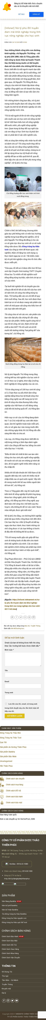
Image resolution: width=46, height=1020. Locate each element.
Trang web (9, 692)
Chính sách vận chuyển (15, 779)
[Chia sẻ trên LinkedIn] (34, 617)
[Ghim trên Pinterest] (29, 617)
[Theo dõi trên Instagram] (8, 1001)
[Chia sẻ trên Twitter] (21, 617)
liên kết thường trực (17, 628)
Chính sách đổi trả (13, 791)
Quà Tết (3, 742)
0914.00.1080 (27, 871)
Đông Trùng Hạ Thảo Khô (10, 733)
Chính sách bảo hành (14, 796)
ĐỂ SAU (21, 14)
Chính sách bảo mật (14, 802)
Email (7, 681)
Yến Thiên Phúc (6, 766)
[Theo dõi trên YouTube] (17, 1001)
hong (25, 42)
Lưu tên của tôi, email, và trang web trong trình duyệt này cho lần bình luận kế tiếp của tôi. (22, 707)
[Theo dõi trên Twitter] (12, 1001)
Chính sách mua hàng (14, 785)
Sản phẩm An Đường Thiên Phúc (13, 747)
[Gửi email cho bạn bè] (25, 617)
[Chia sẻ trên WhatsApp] (12, 617)
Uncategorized (6, 761)
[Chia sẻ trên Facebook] (17, 617)
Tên (6, 670)
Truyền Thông (35, 626)
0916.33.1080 (22, 864)
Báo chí (27, 626)
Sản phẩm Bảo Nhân (8, 756)
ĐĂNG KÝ (36, 14)
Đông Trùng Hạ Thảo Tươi (10, 738)
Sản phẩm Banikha (7, 752)
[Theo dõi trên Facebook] (4, 1001)
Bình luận (9, 650)
